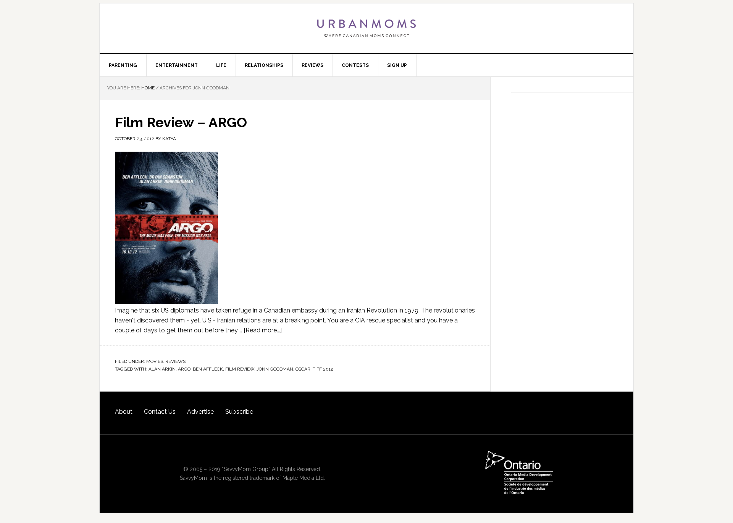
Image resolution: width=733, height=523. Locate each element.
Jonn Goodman (275, 369)
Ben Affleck (208, 369)
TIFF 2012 (323, 369)
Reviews (175, 361)
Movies (154, 361)
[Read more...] (263, 330)
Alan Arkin (162, 369)
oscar (302, 369)
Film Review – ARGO (181, 122)
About (123, 411)
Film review (239, 369)
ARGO (184, 369)
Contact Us (160, 411)
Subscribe (239, 411)
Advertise (200, 411)
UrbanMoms (366, 28)
